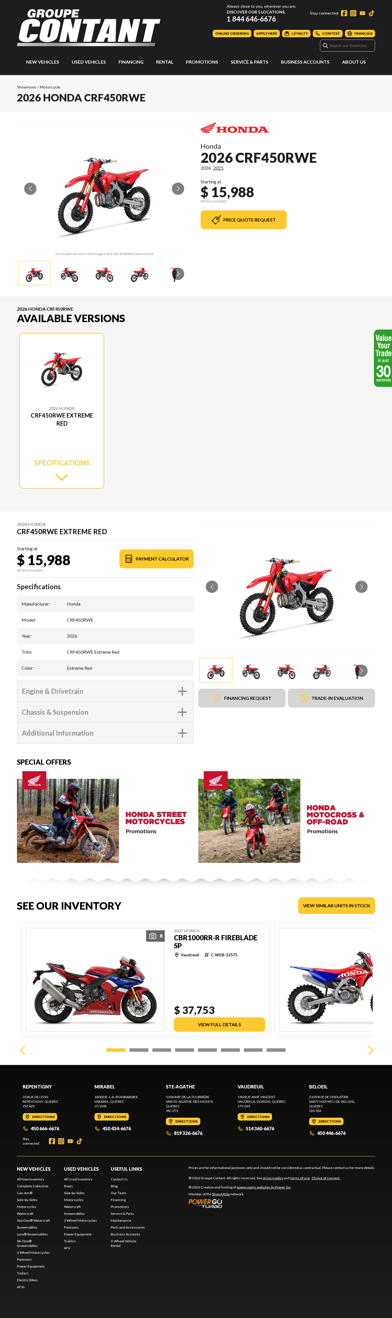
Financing (131, 61)
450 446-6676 (331, 1133)
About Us (354, 61)
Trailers (23, 1273)
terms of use (300, 1178)
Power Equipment (30, 1266)
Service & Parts (249, 61)
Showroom (26, 87)
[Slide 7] (253, 1050)
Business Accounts (305, 61)
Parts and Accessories (128, 1227)
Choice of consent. (326, 1178)
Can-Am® (24, 1193)
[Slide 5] (207, 1050)
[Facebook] (344, 13)
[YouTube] (362, 13)
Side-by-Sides (27, 1200)
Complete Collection (32, 1186)
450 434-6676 (116, 1128)
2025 (218, 168)
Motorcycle (50, 87)
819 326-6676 (188, 1133)
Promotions (202, 61)
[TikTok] (371, 13)
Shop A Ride (221, 1194)
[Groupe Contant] (88, 27)
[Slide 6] (230, 1050)
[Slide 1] (115, 1050)
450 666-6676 (45, 1128)
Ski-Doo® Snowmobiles (27, 1243)
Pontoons (24, 1259)
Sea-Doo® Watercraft (33, 1220)
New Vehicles (42, 61)
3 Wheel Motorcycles (33, 1252)
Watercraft (25, 1213)
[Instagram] (353, 13)
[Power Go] (240, 1203)
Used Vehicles (89, 61)
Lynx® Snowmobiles (32, 1234)
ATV (67, 1248)
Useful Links (126, 1169)
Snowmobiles (27, 1227)
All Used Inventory (78, 1179)
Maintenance (121, 1220)
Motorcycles (26, 1207)
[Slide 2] (138, 1050)
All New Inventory (30, 1179)
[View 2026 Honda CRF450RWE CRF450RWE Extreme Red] (34, 273)
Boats (68, 1186)
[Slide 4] (184, 1050)
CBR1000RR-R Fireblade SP (215, 942)
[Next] (369, 1050)
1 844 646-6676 (251, 19)
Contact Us (119, 1179)
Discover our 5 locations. (256, 11)
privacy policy (273, 1178)
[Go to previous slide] (30, 189)
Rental (165, 61)
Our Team (118, 1193)
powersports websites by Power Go (263, 1187)
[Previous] (22, 1050)
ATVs (21, 1287)
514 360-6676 (260, 1128)
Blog (114, 1186)
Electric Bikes (27, 1280)
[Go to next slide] (178, 189)
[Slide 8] (276, 1050)
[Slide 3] (161, 1050)
